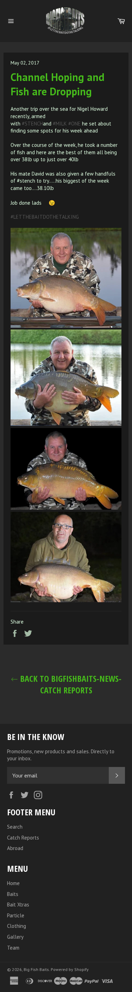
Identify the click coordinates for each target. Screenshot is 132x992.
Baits (12, 894)
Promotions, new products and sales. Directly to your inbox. (60, 755)
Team (13, 947)
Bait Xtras (18, 904)
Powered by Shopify (70, 969)
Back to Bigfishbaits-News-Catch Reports (69, 684)
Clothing (16, 926)
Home (13, 883)
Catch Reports (23, 837)
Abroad (15, 848)
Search (15, 826)
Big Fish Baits (36, 969)
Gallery (15, 936)
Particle (15, 915)
